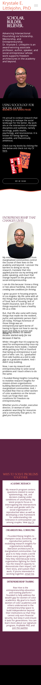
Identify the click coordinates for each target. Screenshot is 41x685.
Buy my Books (20, 181)
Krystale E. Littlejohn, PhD (17, 5)
